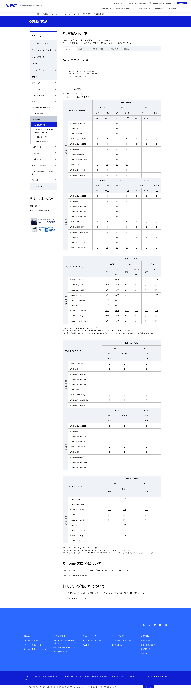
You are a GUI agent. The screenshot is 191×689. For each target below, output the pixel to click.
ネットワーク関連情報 (39, 165)
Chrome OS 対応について (42, 142)
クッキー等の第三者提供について (53, 676)
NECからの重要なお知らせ (33, 649)
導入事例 (86, 645)
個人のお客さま (58, 652)
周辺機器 (45, 14)
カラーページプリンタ (41, 43)
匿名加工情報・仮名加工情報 (73, 676)
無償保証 (35, 101)
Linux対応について (40, 137)
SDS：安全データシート (39, 210)
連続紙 (126, 49)
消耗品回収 (36, 153)
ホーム (31, 14)
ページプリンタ (65, 14)
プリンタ (54, 14)
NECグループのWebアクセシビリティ (96, 676)
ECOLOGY (34, 206)
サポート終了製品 (38, 113)
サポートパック (37, 89)
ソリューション (38, 70)
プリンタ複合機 (38, 57)
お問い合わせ (28, 679)
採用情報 (144, 653)
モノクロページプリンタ (41, 50)
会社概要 (144, 641)
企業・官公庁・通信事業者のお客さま (63, 642)
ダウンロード (37, 186)
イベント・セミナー (31, 645)
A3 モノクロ (98, 49)
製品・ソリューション (90, 641)
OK (147, 687)
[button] (105, 9)
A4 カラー (83, 49)
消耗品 (34, 63)
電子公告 (27, 676)
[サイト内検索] (185, 9)
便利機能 (35, 180)
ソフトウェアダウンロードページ (76, 598)
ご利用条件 (132, 676)
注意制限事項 (36, 159)
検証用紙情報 (36, 147)
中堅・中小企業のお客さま (62, 647)
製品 (38, 14)
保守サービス (36, 83)
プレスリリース (29, 641)
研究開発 (144, 649)
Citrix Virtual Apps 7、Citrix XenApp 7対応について (43, 131)
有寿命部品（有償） (39, 95)
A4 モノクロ (113, 49)
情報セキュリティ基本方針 (118, 676)
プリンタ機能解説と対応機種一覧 (43, 172)
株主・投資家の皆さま (149, 645)
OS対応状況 (86, 14)
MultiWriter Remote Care (41, 107)
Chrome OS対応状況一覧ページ (75, 575)
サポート (76, 14)
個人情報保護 (105, 687)
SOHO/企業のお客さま (120, 641)
